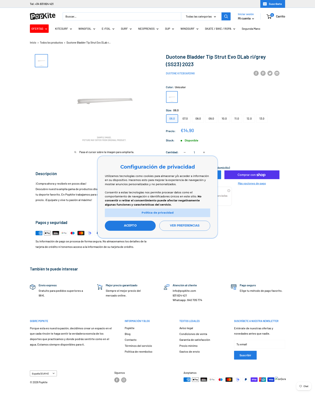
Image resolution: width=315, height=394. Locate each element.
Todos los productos (51, 42)
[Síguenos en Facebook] (116, 380)
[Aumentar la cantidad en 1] (204, 152)
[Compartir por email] (276, 73)
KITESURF (61, 28)
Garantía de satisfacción (194, 339)
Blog (128, 334)
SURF (124, 28)
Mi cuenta (244, 18)
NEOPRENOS (146, 28)
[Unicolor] (172, 97)
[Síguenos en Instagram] (123, 380)
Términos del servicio (138, 345)
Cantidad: (172, 152)
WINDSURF (187, 28)
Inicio (33, 42)
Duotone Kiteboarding (180, 73)
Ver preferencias (185, 225)
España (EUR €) (40, 373)
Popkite (130, 328)
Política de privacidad (158, 212)
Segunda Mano (251, 28)
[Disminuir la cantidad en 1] (184, 152)
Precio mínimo (188, 345)
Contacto (131, 339)
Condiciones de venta (193, 334)
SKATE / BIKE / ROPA (218, 28)
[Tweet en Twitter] (270, 73)
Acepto (130, 225)
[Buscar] (226, 16)
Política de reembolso (138, 351)
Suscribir (245, 355)
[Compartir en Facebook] (256, 73)
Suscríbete (275, 3)
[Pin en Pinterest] (263, 73)
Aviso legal (186, 328)
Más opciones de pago (252, 183)
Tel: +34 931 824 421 (41, 3)
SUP (167, 28)
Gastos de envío (189, 351)
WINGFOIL (84, 28)
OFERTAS (37, 28)
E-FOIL (106, 28)
